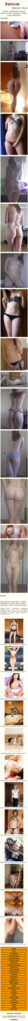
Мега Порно (14, 1009)
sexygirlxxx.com (12, 1016)
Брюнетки (14, 962)
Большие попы (14, 955)
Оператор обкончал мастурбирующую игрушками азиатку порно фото (14, 698)
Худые (14, 1006)
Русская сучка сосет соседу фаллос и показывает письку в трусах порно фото (14, 644)
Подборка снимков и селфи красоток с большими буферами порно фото (14, 862)
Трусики (13, 1004)
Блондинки (14, 953)
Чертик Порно (4, 18)
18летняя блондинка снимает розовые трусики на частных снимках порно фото (14, 807)
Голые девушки (14, 969)
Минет (14, 985)
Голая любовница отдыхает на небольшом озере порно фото (14, 671)
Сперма (14, 999)
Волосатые (14, 967)
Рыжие (14, 995)
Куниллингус (14, 976)
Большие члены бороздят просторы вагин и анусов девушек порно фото (14, 916)
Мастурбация (14, 983)
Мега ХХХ (3, 595)
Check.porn (17, 1013)
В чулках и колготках (13, 965)
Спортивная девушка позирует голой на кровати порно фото (14, 753)
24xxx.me (24, 8)
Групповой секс (14, 972)
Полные (13, 990)
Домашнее (14, 974)
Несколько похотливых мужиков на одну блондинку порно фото (14, 889)
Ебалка (14, 948)
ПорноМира (14, 1019)
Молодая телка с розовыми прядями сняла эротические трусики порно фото (14, 780)
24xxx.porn (10, 1013)
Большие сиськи (14, 958)
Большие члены (14, 960)
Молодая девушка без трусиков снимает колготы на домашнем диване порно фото (14, 726)
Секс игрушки (14, 997)
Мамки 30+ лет (14, 981)
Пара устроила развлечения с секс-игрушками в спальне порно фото (14, 835)
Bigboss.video (16, 8)
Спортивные (14, 1002)
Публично (14, 992)
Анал (14, 951)
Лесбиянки (14, 978)
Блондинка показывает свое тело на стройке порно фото (14, 944)
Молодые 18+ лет (14, 988)
